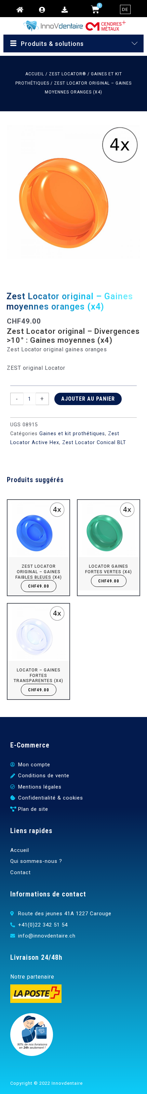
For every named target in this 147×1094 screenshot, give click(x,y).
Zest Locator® (67, 74)
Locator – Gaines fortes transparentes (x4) (38, 675)
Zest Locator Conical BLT (94, 442)
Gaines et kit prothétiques (72, 434)
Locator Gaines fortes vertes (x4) (108, 569)
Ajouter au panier (88, 398)
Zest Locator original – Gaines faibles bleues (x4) (38, 571)
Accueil (34, 74)
